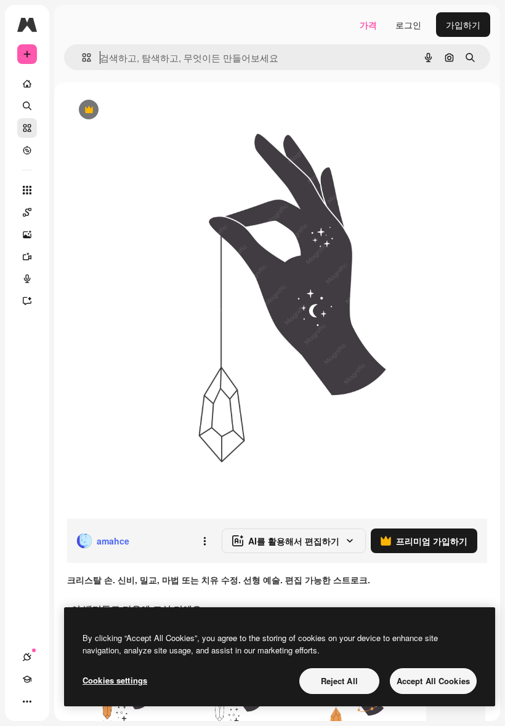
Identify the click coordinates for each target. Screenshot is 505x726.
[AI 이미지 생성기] (27, 234)
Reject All (339, 681)
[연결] (27, 657)
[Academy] (27, 679)
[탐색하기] (27, 150)
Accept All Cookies (433, 681)
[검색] (27, 106)
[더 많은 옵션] (204, 541)
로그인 (408, 24)
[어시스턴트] (27, 301)
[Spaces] (27, 212)
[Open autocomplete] (82, 57)
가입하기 (463, 24)
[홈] (27, 84)
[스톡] (27, 128)
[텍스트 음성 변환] (27, 279)
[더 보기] (27, 701)
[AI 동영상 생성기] (27, 256)
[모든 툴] (27, 190)
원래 (137, 110)
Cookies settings (115, 680)
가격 (368, 24)
